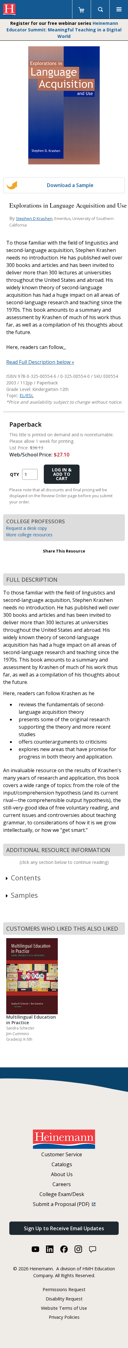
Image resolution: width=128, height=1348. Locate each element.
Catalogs (62, 1164)
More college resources (29, 535)
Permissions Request (64, 1289)
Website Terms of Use (64, 1308)
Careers (62, 1184)
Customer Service (61, 1154)
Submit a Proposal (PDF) (62, 1204)
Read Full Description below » (40, 362)
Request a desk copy (26, 528)
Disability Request (64, 1299)
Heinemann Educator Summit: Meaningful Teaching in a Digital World (64, 29)
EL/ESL (27, 395)
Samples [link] (24, 895)
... (64, 347)
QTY (14, 474)
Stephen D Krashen (34, 218)
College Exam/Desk (61, 1194)
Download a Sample (70, 185)
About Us (62, 1174)
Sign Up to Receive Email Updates (64, 1228)
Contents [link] (26, 877)
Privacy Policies (64, 1317)
